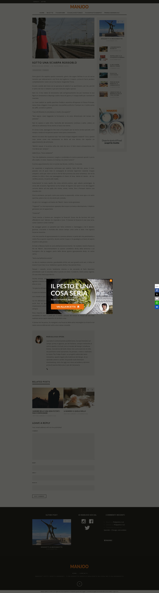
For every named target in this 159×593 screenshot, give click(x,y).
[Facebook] (157, 290)
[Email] (157, 298)
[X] (157, 294)
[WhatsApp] (157, 303)
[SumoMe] (157, 307)
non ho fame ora (67, 312)
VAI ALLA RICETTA (66, 306)
